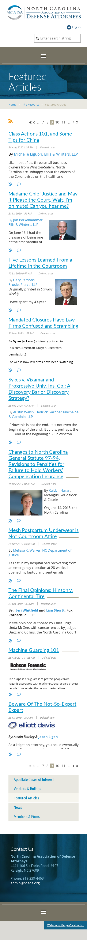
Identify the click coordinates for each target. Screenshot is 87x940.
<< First (30, 122)
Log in (76, 27)
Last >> (77, 122)
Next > (73, 122)
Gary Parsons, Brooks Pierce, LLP (23, 282)
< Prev (33, 122)
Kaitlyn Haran (59, 490)
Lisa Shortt (55, 610)
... (38, 122)
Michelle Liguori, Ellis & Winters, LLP (46, 154)
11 (63, 122)
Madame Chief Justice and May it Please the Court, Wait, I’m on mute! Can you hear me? (42, 200)
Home (12, 104)
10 (57, 122)
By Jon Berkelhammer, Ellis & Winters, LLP (26, 222)
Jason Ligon (48, 736)
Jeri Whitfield (27, 610)
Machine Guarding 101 (33, 650)
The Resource (30, 104)
